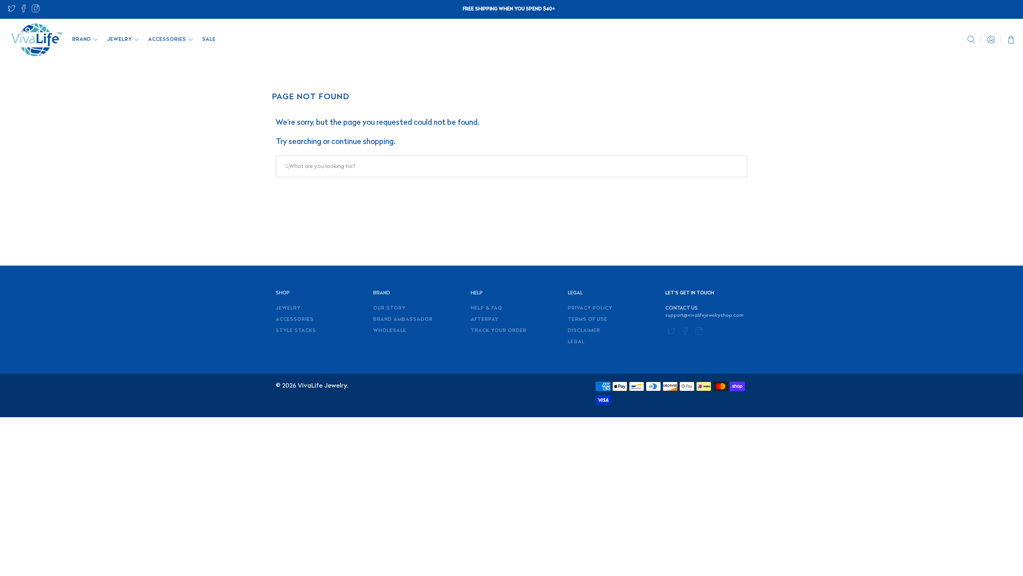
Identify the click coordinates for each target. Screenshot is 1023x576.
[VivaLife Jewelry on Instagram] (36, 11)
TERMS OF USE (587, 319)
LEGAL (576, 342)
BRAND (81, 39)
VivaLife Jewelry (322, 386)
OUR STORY (389, 308)
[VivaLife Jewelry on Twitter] (12, 11)
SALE (209, 39)
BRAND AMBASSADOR (403, 319)
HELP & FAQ (486, 308)
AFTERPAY (484, 319)
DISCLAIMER (584, 330)
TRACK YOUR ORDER (499, 330)
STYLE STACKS (296, 330)
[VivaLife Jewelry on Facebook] (24, 11)
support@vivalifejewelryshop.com (704, 315)
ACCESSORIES (167, 39)
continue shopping (362, 142)
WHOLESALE (389, 330)
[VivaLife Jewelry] (36, 40)
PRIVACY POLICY (590, 308)
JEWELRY (119, 39)
